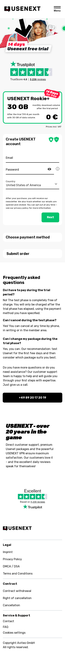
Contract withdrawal (17, 591)
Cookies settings (14, 632)
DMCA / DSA (11, 566)
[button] (32, 237)
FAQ (5, 627)
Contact (8, 621)
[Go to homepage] (22, 9)
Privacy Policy (12, 559)
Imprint (8, 552)
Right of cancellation (17, 598)
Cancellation (11, 605)
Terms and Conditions (17, 573)
